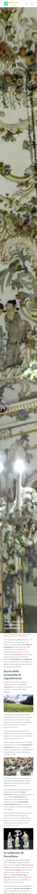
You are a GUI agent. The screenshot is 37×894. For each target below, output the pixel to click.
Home (5, 634)
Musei (24, 634)
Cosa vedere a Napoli (15, 634)
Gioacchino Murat (10, 818)
